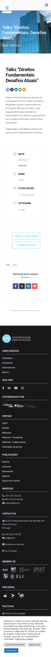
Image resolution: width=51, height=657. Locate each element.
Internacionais (8, 367)
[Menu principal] (46, 5)
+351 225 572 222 (13, 496)
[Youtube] (16, 388)
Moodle (5, 428)
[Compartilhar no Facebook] (15, 286)
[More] (24, 89)
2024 (15, 265)
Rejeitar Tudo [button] (34, 645)
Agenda (5, 476)
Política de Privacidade (15, 613)
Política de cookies (24, 639)
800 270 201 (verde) (14, 499)
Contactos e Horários (14, 544)
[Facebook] (7, 89)
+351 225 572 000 (13, 534)
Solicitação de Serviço (12, 447)
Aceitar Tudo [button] (11, 650)
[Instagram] (22, 388)
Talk (23, 210)
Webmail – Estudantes (12, 437)
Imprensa (6, 467)
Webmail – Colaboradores (14, 442)
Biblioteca (6, 433)
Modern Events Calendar (30, 311)
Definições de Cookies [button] (14, 645)
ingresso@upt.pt (12, 503)
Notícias (5, 462)
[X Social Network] (22, 286)
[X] (12, 89)
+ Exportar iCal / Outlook (26, 245)
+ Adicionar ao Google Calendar (26, 236)
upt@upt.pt (10, 538)
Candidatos (7, 358)
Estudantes (7, 363)
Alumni (5, 372)
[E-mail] (35, 286)
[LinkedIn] (9, 388)
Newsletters (7, 471)
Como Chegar (10, 551)
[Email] (20, 89)
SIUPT (5, 423)
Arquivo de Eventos (11, 481)
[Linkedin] (16, 89)
